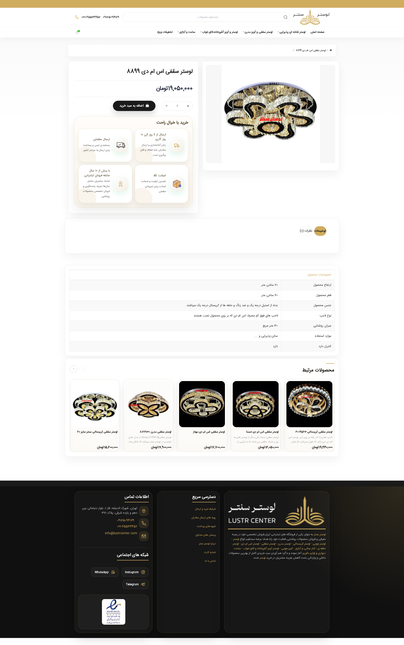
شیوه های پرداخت (206, 526)
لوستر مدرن (284, 543)
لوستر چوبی (319, 543)
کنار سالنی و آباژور (305, 548)
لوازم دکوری (308, 553)
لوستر (236, 539)
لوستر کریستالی (301, 543)
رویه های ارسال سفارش (203, 518)
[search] (285, 17)
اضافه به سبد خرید (131, 106)
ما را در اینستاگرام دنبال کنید (202, 4)
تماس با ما (210, 561)
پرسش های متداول (205, 535)
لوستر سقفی (268, 543)
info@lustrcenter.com (121, 533)
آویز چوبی (287, 548)
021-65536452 (127, 526)
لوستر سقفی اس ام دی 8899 (311, 50)
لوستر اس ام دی (250, 543)
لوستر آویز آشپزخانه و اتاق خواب (261, 548)
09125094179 (125, 520)
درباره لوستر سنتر (207, 544)
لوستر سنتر (320, 534)
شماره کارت (210, 552)
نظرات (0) (306, 231)
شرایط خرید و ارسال (205, 509)
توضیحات (320, 231)
